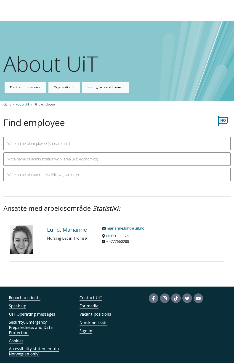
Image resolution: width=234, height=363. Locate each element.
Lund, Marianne (67, 229)
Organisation (63, 87)
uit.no (7, 104)
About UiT (22, 104)
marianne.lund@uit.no (125, 228)
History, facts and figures (105, 87)
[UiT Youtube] (198, 298)
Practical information (24, 87)
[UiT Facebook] (153, 298)
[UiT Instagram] (165, 298)
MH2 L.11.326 (117, 235)
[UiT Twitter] (187, 298)
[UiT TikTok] (176, 298)
